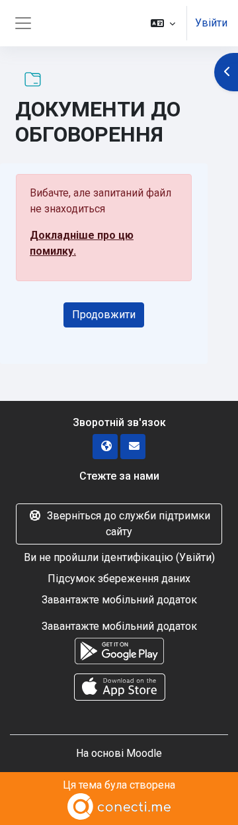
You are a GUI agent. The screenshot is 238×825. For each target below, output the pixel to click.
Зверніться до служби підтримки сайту (128, 523)
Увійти (211, 23)
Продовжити (104, 314)
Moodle (144, 753)
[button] (163, 23)
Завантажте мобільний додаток (119, 599)
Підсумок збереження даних (119, 578)
